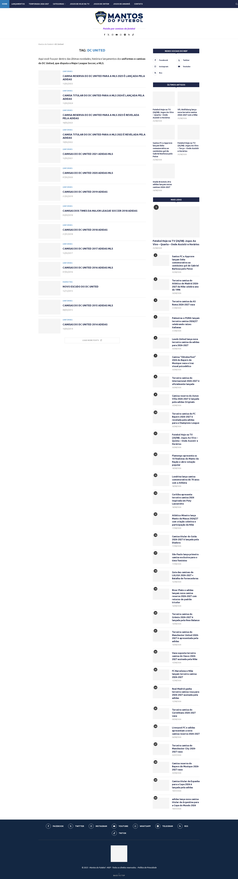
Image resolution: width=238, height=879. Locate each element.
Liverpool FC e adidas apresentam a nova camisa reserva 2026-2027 (186, 730)
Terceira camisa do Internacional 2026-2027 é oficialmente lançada (185, 381)
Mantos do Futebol (45, 44)
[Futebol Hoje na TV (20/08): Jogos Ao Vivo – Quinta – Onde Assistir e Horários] (161, 438)
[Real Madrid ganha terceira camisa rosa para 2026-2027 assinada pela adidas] (161, 692)
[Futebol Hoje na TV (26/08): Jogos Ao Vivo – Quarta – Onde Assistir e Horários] (164, 99)
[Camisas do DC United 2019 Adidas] (49, 193)
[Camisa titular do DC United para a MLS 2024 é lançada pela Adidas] (49, 97)
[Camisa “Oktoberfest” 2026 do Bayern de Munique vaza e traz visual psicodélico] (161, 360)
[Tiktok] (133, 35)
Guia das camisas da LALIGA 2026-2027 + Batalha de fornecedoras (185, 575)
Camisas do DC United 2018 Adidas (85, 229)
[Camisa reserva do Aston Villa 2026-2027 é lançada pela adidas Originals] (161, 399)
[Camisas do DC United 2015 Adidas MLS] (49, 307)
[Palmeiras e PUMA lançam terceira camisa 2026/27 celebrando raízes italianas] (161, 322)
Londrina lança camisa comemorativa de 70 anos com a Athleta (185, 479)
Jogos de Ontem (101, 4)
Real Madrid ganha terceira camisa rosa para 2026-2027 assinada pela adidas (185, 693)
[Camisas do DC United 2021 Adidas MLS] (49, 155)
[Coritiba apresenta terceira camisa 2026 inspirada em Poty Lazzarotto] (161, 498)
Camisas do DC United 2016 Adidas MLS (88, 267)
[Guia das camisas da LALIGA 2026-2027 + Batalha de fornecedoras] (161, 576)
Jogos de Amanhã (121, 4)
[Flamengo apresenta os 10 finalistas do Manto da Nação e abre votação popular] (161, 459)
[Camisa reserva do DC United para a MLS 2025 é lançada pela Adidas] (49, 77)
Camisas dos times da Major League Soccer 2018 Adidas (100, 210)
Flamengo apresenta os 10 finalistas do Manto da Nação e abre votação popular (185, 460)
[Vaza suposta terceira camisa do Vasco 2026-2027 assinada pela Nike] (161, 657)
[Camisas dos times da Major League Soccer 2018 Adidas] (49, 212)
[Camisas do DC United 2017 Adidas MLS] (49, 250)
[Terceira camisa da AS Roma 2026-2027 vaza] (161, 305)
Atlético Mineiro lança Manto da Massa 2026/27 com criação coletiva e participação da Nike (185, 520)
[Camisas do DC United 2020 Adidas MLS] (49, 174)
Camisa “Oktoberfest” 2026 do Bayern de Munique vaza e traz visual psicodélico (184, 361)
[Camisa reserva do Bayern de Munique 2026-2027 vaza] (161, 767)
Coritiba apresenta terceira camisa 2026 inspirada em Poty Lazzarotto (183, 499)
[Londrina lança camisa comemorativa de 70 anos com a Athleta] (161, 480)
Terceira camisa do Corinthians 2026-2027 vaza (184, 712)
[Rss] (129, 35)
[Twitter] (108, 35)
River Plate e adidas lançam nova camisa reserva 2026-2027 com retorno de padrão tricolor (184, 596)
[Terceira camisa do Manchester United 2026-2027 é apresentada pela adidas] (161, 635)
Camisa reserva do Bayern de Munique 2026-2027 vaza (185, 766)
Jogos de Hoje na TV (79, 4)
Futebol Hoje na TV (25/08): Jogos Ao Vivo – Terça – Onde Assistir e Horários (188, 147)
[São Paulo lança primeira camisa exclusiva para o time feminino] (161, 558)
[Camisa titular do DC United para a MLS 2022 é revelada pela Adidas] (49, 136)
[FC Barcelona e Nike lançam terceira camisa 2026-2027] (161, 674)
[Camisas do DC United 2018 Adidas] (49, 231)
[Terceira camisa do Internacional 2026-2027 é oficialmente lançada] (161, 381)
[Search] (236, 4)
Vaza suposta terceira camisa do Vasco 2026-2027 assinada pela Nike (184, 656)
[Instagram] (112, 35)
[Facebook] (104, 35)
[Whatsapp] (121, 35)
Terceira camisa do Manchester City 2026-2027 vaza (184, 748)
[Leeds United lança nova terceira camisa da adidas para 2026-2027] (161, 343)
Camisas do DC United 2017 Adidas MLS (88, 248)
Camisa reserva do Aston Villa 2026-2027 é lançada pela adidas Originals (185, 399)
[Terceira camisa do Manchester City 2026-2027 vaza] (161, 749)
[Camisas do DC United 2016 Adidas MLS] (49, 269)
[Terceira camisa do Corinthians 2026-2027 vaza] (161, 713)
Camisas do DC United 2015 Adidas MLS (88, 305)
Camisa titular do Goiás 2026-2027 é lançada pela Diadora (185, 539)
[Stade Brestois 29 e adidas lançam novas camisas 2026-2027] (164, 171)
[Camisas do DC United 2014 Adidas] (49, 326)
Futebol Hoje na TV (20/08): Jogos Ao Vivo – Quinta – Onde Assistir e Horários (185, 439)
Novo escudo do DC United (80, 286)
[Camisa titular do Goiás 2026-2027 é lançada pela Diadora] (161, 540)
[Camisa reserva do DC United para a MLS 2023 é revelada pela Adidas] (49, 116)
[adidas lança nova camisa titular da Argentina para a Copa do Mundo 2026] (161, 803)
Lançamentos (18, 4)
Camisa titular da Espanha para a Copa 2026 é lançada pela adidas (186, 784)
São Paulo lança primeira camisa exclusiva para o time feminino (185, 557)
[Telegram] (125, 35)
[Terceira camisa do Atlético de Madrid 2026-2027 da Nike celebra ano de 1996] (161, 284)
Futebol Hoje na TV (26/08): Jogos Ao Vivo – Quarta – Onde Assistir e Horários (163, 113)
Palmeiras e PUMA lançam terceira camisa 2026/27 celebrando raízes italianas (186, 323)
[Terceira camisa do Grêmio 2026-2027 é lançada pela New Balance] (161, 618)
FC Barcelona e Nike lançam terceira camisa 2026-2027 (184, 674)
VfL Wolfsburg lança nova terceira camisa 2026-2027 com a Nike (188, 112)
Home (4, 4)
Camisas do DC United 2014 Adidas (85, 324)
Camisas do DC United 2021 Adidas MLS (88, 153)
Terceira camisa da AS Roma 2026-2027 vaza (184, 303)
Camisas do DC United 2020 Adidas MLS (88, 172)
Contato (138, 4)
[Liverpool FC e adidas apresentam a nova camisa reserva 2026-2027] (161, 731)
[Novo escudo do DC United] (49, 288)
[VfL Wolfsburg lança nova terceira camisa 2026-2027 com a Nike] (189, 99)
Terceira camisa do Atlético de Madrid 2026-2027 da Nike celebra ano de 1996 (185, 285)
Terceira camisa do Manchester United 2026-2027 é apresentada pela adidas (185, 636)
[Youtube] (117, 35)
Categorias (58, 4)
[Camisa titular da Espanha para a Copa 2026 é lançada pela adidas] (161, 785)
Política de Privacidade (147, 867)
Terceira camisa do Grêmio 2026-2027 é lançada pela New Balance (186, 617)
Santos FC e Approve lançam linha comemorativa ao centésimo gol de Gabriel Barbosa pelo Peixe (163, 150)
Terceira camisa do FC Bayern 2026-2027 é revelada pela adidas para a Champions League (185, 418)
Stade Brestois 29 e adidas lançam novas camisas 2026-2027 (162, 184)
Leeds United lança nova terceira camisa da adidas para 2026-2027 (185, 342)
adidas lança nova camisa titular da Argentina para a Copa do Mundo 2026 (185, 802)
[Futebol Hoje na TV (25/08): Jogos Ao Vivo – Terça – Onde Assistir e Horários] (189, 132)
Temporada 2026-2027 (39, 4)
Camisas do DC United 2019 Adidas (85, 191)
